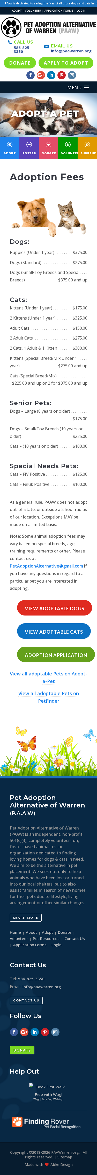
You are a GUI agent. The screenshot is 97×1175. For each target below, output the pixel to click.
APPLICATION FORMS (58, 10)
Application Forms (30, 944)
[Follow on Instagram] (72, 75)
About (31, 932)
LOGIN (81, 10)
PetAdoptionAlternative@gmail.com (46, 566)
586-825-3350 (22, 49)
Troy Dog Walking (52, 1099)
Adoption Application (56, 655)
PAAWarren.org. (65, 1152)
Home (15, 932)
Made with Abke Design (49, 1164)
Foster (29, 153)
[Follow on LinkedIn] (51, 75)
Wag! (36, 1099)
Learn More (25, 918)
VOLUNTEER (33, 10)
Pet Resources (46, 938)
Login (56, 944)
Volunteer (71, 153)
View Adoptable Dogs (54, 608)
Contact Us (26, 1000)
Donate (49, 153)
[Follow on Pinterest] (61, 75)
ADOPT (16, 10)
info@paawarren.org (71, 50)
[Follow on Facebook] (30, 75)
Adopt (10, 153)
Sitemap (64, 1157)
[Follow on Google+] (41, 75)
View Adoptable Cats (54, 632)
